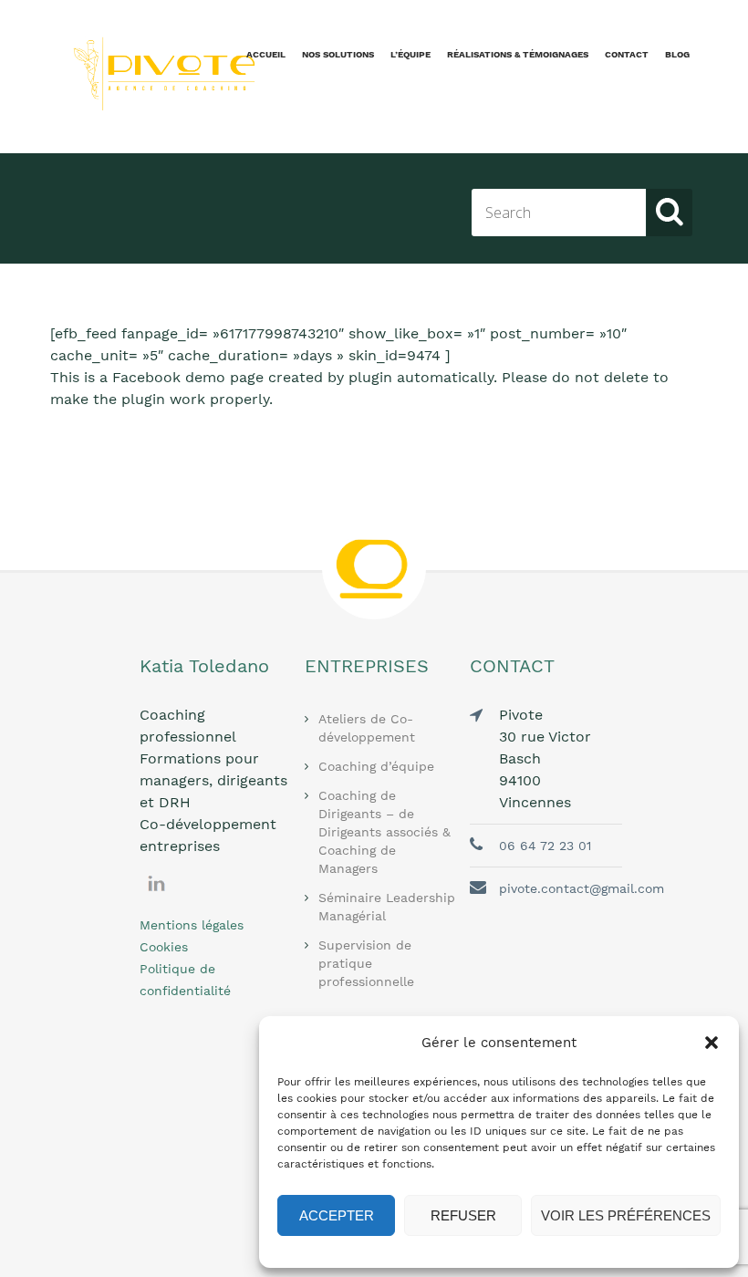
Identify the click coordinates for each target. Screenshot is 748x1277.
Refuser (463, 1215)
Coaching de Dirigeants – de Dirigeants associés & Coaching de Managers (384, 832)
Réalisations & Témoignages (517, 54)
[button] (711, 1042)
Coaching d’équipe (376, 766)
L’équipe (410, 54)
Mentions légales (192, 925)
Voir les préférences (626, 1215)
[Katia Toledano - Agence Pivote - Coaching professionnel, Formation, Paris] (155, 73)
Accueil (266, 54)
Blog (677, 54)
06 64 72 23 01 (545, 845)
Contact (627, 54)
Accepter (336, 1215)
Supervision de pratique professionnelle (366, 963)
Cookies (164, 947)
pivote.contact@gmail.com (581, 888)
